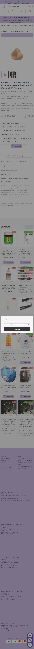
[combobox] (17, 324)
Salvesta (17, 329)
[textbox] (16, 325)
